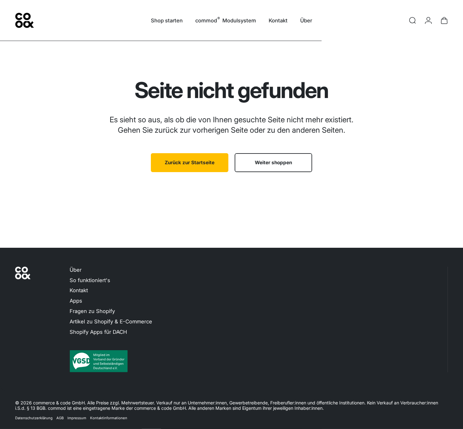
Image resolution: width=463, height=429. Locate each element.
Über (76, 270)
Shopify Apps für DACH (98, 332)
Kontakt (79, 290)
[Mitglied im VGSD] (194, 361)
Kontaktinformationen (108, 418)
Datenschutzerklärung (34, 418)
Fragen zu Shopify (92, 311)
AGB (60, 418)
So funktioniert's (90, 280)
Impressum (76, 418)
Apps (76, 301)
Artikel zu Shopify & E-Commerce (111, 321)
